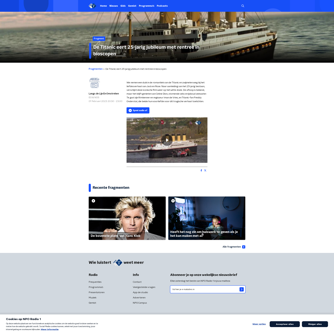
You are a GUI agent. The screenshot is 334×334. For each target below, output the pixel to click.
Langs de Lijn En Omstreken (104, 94)
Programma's (146, 6)
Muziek (92, 298)
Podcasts (162, 6)
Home (103, 6)
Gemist (132, 6)
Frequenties (95, 282)
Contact (137, 282)
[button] (242, 6)
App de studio (140, 292)
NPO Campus (140, 303)
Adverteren (139, 298)
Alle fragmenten (232, 247)
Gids (123, 6)
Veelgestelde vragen (144, 287)
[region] (167, 140)
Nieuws (113, 6)
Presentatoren (97, 292)
